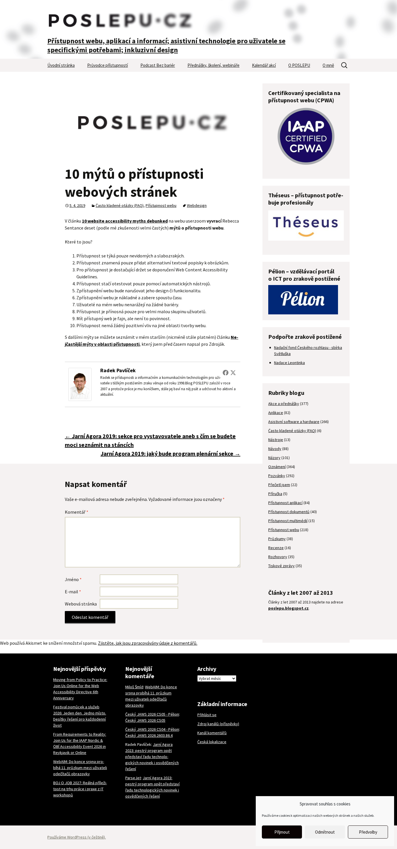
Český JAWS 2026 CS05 (145, 720)
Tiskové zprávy (281, 565)
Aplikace (275, 412)
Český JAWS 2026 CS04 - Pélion (152, 729)
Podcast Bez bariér (157, 65)
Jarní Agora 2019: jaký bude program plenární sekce (170, 453)
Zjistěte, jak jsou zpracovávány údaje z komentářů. (147, 643)
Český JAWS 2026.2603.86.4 (149, 735)
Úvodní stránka (61, 65)
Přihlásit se (207, 714)
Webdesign (197, 205)
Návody (274, 448)
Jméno (73, 579)
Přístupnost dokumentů (289, 511)
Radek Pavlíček (118, 370)
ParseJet (133, 777)
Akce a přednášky (283, 403)
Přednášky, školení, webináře (213, 65)
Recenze (276, 547)
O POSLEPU (299, 65)
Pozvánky (276, 475)
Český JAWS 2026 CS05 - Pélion (152, 714)
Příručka (275, 493)
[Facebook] (225, 372)
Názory (274, 457)
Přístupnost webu (161, 205)
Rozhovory (277, 556)
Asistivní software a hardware (293, 421)
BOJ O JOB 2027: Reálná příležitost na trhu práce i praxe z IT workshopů (80, 789)
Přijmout (282, 832)
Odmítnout (325, 832)
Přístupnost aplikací (285, 502)
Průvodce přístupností (107, 65)
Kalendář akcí (264, 65)
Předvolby (368, 832)
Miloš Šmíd (134, 686)
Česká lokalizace (211, 741)
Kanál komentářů (212, 732)
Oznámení (277, 466)
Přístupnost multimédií (287, 520)
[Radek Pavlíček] (80, 384)
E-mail (73, 591)
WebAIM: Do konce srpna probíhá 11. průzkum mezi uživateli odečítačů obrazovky (80, 767)
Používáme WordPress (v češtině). (76, 837)
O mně (328, 65)
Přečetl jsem (279, 484)
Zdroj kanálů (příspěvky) (218, 723)
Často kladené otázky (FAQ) (120, 205)
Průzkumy (277, 538)
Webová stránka (81, 604)
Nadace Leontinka (289, 362)
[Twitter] (233, 372)
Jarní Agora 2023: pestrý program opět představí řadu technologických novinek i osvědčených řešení (152, 756)
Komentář (76, 512)
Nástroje (275, 439)
